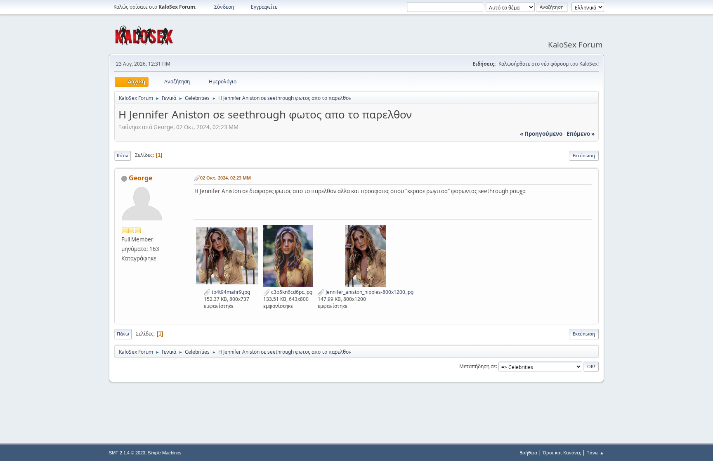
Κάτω (122, 155)
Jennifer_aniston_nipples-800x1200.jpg (368, 292)
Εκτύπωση (584, 155)
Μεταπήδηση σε (477, 366)
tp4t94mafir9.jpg (230, 292)
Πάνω (123, 334)
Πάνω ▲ (595, 452)
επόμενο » (581, 133)
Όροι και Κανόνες (562, 452)
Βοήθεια (528, 452)
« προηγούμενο (541, 133)
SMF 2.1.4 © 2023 (127, 452)
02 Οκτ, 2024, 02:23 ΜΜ (225, 178)
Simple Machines (165, 452)
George (140, 177)
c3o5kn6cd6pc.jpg (291, 292)
